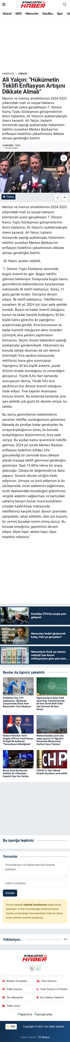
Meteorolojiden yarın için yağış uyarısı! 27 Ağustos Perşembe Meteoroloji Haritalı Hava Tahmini (50, 739)
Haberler (8, 73)
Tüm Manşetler (14, 997)
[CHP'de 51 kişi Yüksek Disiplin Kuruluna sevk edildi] (52, 759)
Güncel (7, 13)
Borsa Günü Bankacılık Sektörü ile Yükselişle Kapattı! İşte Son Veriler (16, 773)
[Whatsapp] (38, 968)
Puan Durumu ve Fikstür (53, 989)
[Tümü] (65, 939)
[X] (32, 968)
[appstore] (25, 1015)
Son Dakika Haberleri (52, 997)
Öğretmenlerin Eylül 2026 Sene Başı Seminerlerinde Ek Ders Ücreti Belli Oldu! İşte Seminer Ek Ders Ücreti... (51, 704)
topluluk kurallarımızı (35, 904)
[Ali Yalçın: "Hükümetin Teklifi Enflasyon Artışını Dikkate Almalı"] (35, 172)
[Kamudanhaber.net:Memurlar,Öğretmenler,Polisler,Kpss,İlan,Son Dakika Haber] (33, 4)
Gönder (10, 893)
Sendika (47, 13)
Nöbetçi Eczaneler (16, 981)
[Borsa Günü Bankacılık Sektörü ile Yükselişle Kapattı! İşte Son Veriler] (18, 759)
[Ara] (64, 4)
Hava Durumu (48, 981)
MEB (18, 13)
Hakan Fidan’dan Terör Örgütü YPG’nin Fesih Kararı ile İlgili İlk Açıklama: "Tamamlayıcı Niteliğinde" (18, 739)
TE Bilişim (44, 1037)
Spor (60, 13)
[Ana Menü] (3, 4)
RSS (12, 1026)
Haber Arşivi (13, 1005)
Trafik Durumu (14, 989)
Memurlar (31, 13)
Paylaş (10, 196)
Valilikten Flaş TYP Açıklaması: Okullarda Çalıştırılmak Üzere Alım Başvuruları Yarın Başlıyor (17, 702)
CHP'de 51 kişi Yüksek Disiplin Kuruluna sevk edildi (52, 772)
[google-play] (43, 1015)
